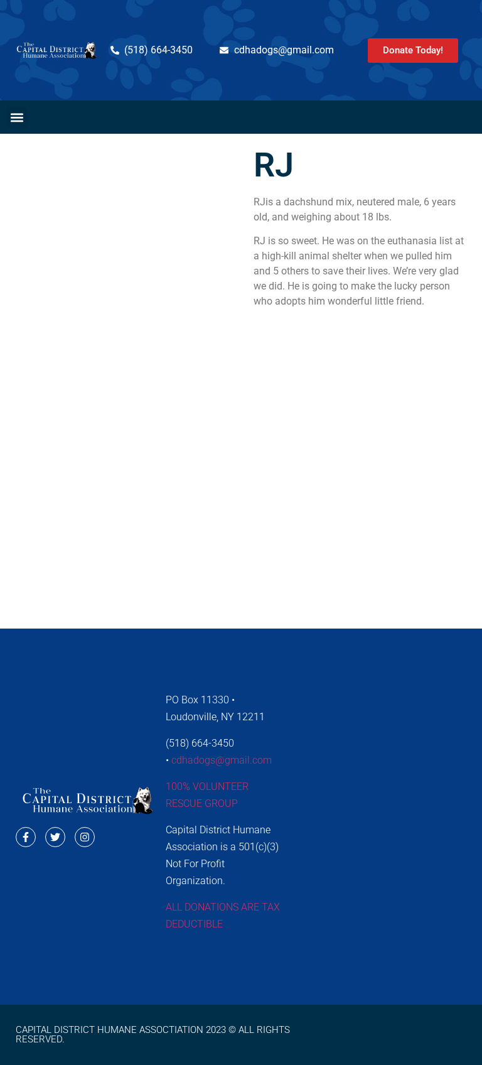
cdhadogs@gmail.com (221, 760)
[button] (16, 117)
